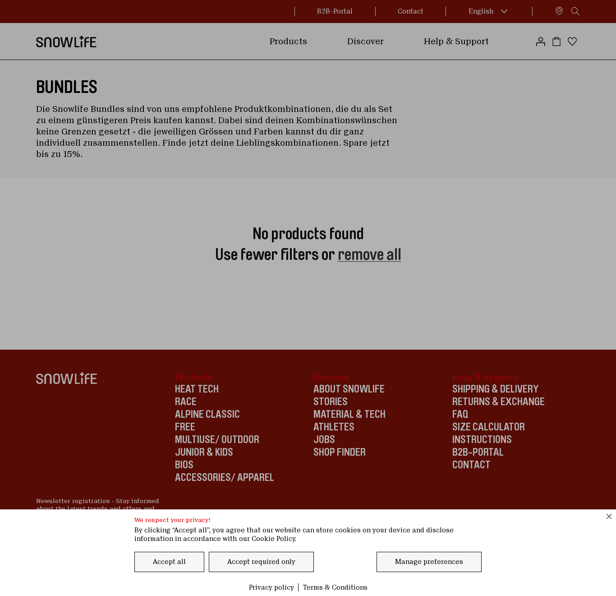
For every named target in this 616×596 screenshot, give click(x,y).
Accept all (169, 561)
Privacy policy (271, 587)
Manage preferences (429, 561)
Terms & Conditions (335, 587)
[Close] (609, 516)
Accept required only (261, 561)
